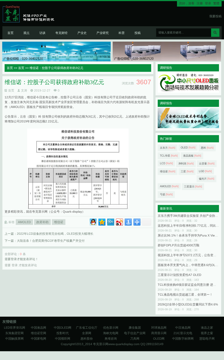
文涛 (24, 90)
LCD (166, 163)
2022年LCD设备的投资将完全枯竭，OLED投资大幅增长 (55, 233)
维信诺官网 (38, 333)
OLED (188, 147)
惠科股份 (86, 338)
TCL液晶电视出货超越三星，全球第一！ (185, 294)
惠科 (207, 147)
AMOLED (24, 222)
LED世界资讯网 (14, 327)
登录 (208, 3)
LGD (205, 171)
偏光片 (206, 178)
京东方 (167, 147)
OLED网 (158, 338)
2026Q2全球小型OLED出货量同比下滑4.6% (188, 304)
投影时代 (62, 333)
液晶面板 (192, 155)
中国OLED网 (62, 327)
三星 (187, 171)
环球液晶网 (158, 327)
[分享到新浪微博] (119, 221)
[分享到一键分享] (128, 221)
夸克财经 (61, 33)
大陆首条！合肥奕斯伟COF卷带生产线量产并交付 (51, 240)
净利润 (186, 163)
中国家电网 (38, 338)
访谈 (42, 33)
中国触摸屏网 (14, 338)
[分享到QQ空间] (102, 221)
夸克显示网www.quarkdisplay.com (116, 344)
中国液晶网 (38, 327)
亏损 (166, 194)
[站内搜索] (215, 32)
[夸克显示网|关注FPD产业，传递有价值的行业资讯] (30, 14)
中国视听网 (62, 338)
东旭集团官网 (14, 333)
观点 (26, 33)
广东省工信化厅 (86, 327)
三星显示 (193, 186)
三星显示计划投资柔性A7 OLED (179, 275)
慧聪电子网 (207, 338)
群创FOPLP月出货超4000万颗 (178, 245)
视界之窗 (207, 333)
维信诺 (58, 222)
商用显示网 (158, 333)
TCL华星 (169, 155)
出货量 (206, 163)
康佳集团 (135, 327)
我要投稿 (215, 16)
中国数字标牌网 (183, 338)
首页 (10, 33)
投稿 (138, 33)
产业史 (82, 33)
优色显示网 (110, 327)
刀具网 (134, 338)
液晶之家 (207, 327)
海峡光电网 (110, 333)
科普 (122, 33)
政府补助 (42, 222)
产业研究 (102, 33)
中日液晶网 (183, 327)
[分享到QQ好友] (93, 221)
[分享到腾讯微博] (110, 221)
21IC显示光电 (182, 333)
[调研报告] (188, 91)
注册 (200, 3)
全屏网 (86, 333)
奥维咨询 (111, 338)
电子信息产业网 (134, 333)
